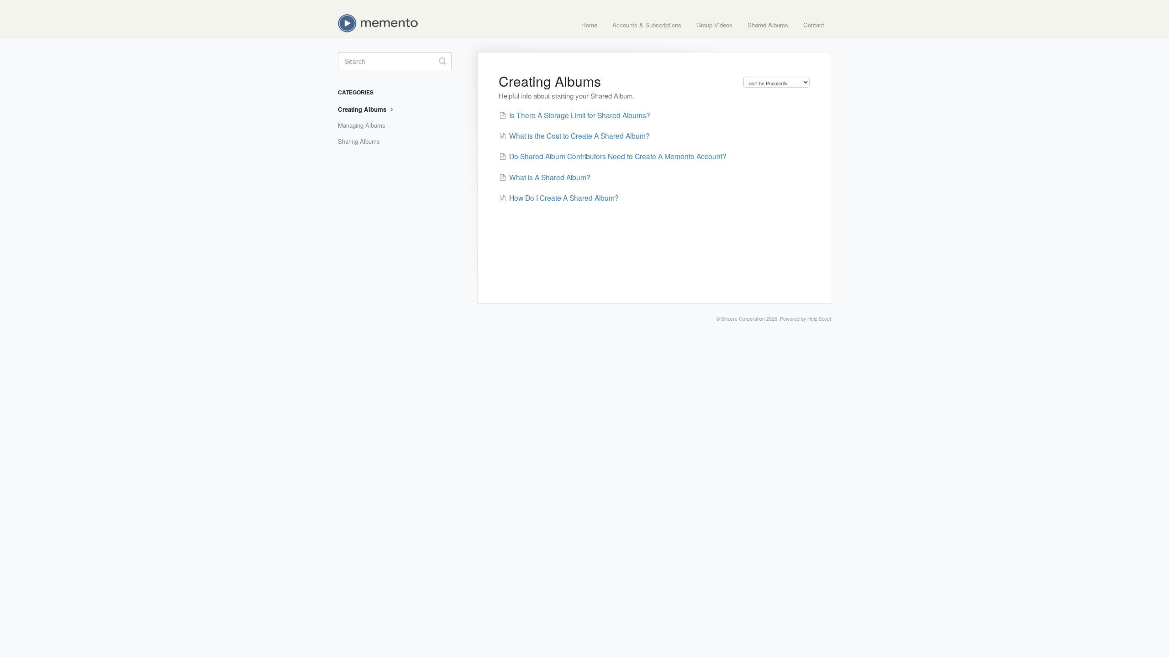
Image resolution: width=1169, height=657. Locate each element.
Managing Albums (361, 125)
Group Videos (714, 25)
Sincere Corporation (743, 318)
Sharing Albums (359, 141)
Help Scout (819, 318)
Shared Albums (768, 25)
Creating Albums (363, 109)
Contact (813, 25)
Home (589, 25)
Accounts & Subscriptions (646, 25)
